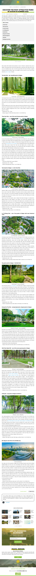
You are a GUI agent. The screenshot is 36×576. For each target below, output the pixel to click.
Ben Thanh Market (10, 420)
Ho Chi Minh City (14, 285)
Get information (18, 541)
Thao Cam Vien (5, 26)
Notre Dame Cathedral (13, 373)
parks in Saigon (8, 71)
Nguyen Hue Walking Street (27, 420)
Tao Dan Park (5, 24)
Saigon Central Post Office (13, 375)
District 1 (22, 238)
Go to (18, 557)
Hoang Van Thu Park (6, 33)
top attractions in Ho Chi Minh (11, 143)
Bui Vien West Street (18, 420)
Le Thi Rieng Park (6, 30)
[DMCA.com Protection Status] (18, 573)
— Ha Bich (7, 502)
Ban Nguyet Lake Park (6, 39)
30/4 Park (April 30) (6, 35)
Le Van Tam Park (6, 28)
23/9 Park (4, 37)
